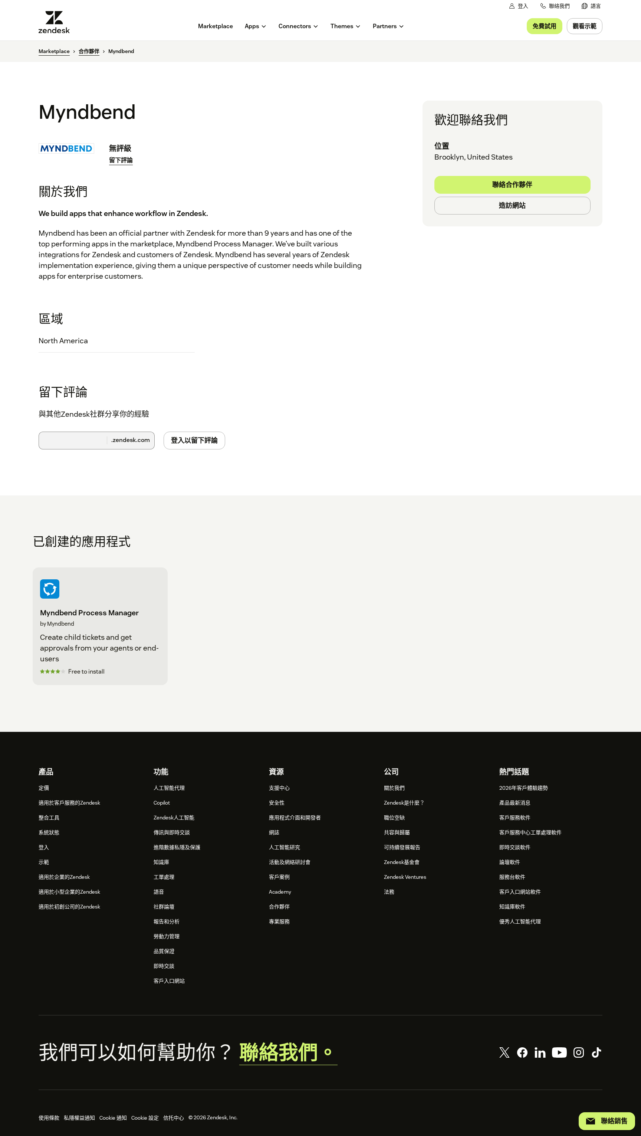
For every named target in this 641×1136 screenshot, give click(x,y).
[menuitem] (591, 6)
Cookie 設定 (145, 1117)
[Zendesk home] (57, 22)
